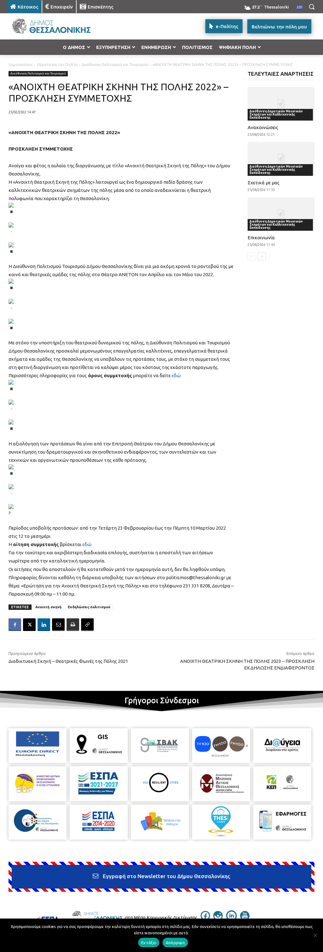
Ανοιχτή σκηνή (48, 607)
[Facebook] (15, 624)
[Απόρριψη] (315, 935)
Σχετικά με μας (263, 182)
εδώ (176, 375)
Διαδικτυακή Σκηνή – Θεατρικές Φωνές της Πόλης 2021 (68, 661)
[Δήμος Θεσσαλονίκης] (44, 26)
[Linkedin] (44, 624)
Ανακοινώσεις (263, 127)
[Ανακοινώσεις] (281, 104)
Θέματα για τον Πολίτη (57, 64)
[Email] (58, 624)
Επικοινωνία (261, 237)
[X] (29, 624)
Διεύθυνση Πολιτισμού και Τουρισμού (115, 64)
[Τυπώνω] (73, 624)
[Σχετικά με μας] (281, 159)
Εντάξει (148, 942)
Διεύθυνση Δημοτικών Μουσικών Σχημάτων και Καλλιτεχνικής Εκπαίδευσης (276, 114)
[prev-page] (251, 256)
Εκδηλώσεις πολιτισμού (89, 607)
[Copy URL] (87, 624)
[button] (311, 6)
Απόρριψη (175, 942)
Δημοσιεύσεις (21, 64)
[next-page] (262, 256)
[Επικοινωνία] (281, 214)
